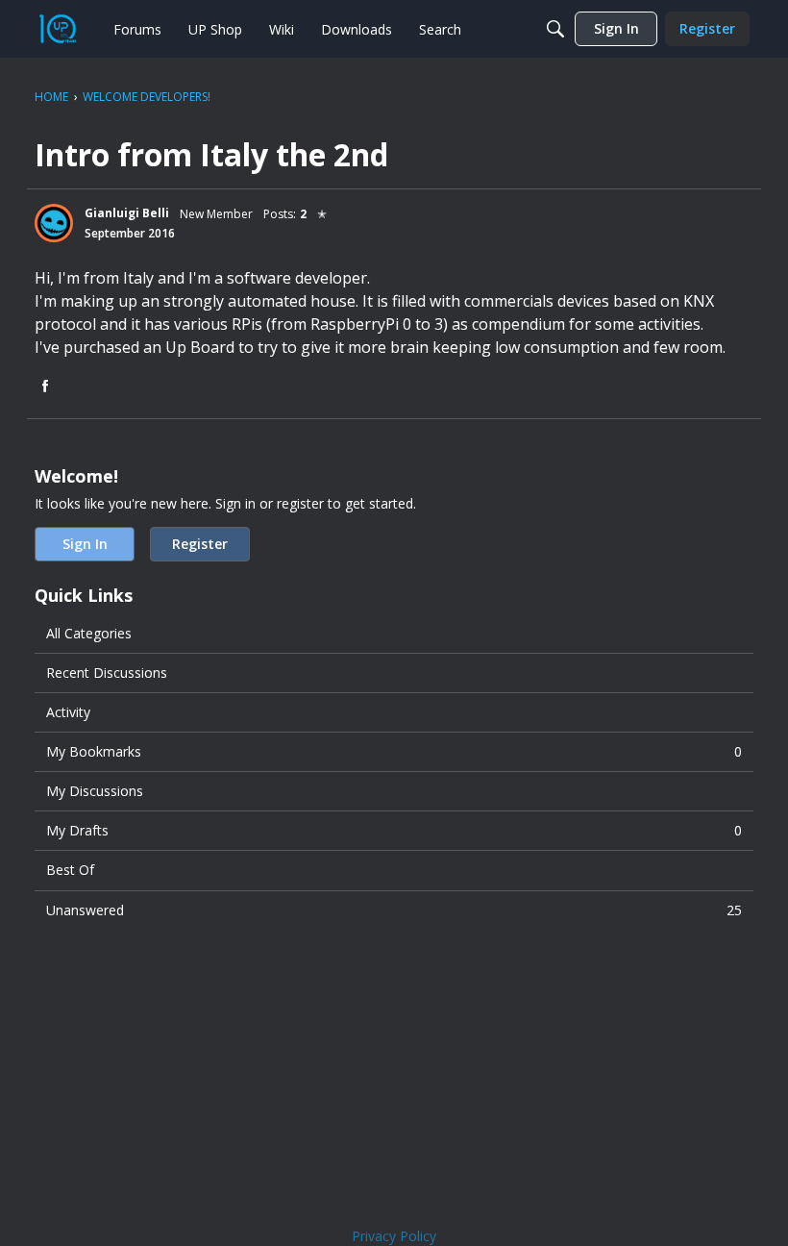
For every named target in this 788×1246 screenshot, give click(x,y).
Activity (68, 712)
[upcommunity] (57, 29)
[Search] (555, 29)
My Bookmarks (394, 751)
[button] (54, 223)
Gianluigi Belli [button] (127, 213)
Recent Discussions (106, 672)
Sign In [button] (85, 544)
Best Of (70, 869)
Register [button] (200, 544)
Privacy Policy (394, 1236)
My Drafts (394, 830)
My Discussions (94, 791)
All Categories (89, 633)
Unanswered (394, 910)
